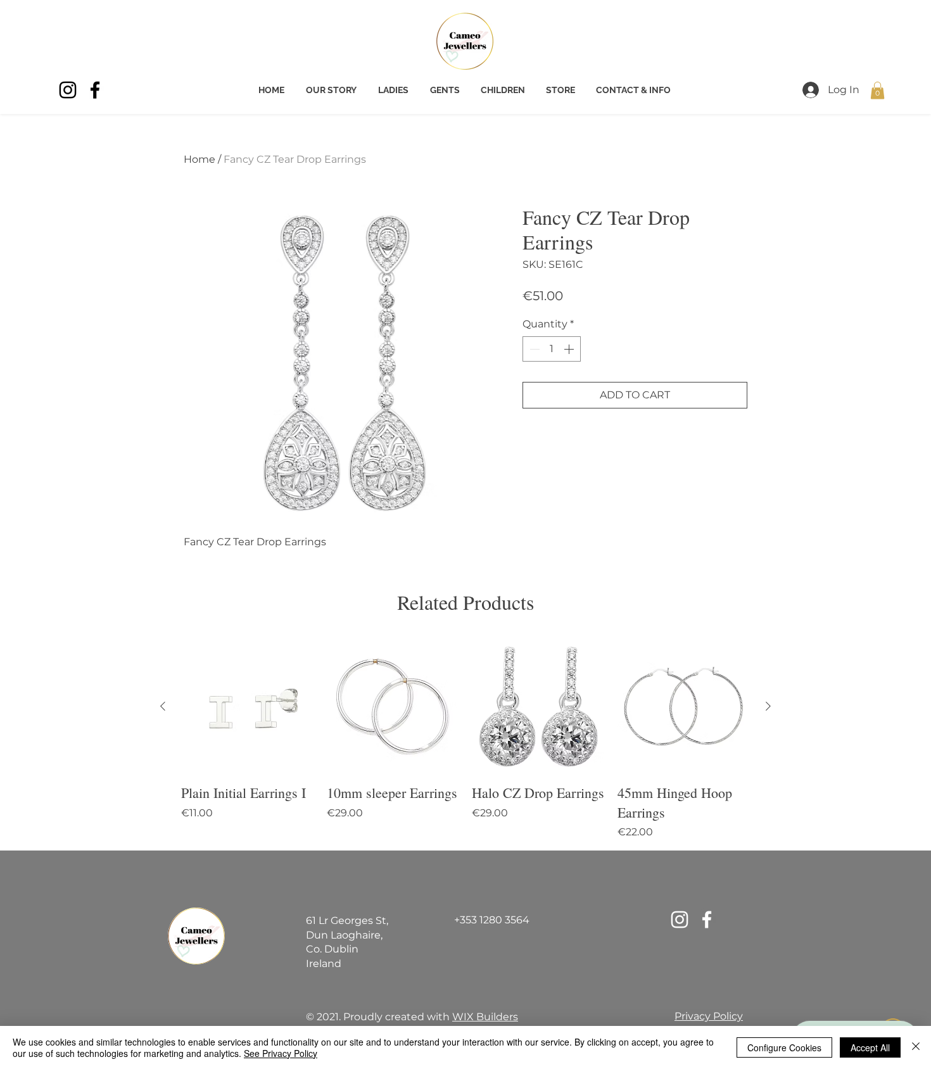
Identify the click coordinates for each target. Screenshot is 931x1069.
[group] (465, 740)
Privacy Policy (708, 1016)
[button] (877, 90)
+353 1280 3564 (491, 920)
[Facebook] (95, 90)
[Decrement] (533, 349)
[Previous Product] (162, 706)
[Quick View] (247, 706)
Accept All (870, 1047)
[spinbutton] (551, 349)
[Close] (915, 1047)
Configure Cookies (784, 1047)
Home (199, 159)
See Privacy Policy (280, 1053)
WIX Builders (485, 1017)
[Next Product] (768, 706)
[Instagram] (67, 90)
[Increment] (570, 349)
